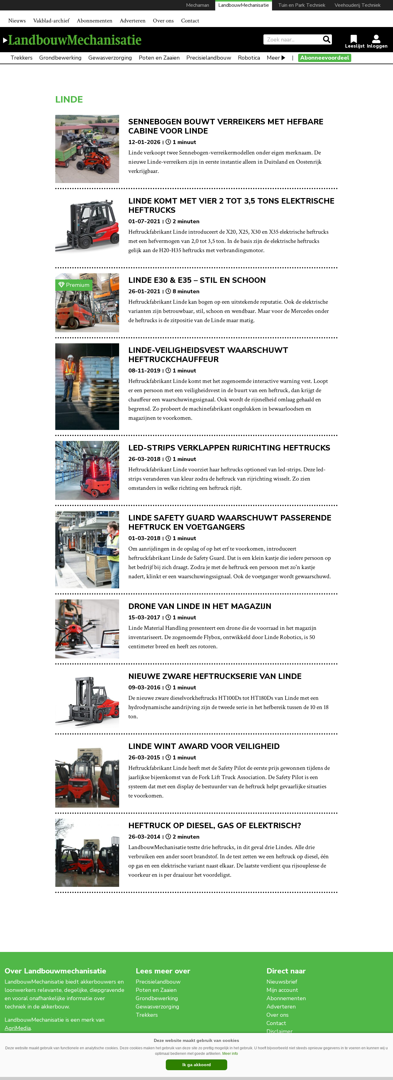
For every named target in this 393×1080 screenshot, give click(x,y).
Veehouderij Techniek (358, 5)
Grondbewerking (60, 57)
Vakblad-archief (51, 21)
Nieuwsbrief (282, 981)
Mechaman (197, 5)
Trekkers (21, 57)
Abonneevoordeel (324, 57)
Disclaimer (280, 1031)
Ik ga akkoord (196, 1064)
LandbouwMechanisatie (243, 5)
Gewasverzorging (110, 57)
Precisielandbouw (208, 57)
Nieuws (17, 21)
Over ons (163, 21)
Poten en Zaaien (159, 57)
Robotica (249, 57)
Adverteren (133, 21)
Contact (190, 21)
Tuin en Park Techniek (301, 5)
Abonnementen (94, 21)
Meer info (230, 1053)
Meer (273, 57)
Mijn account (282, 990)
